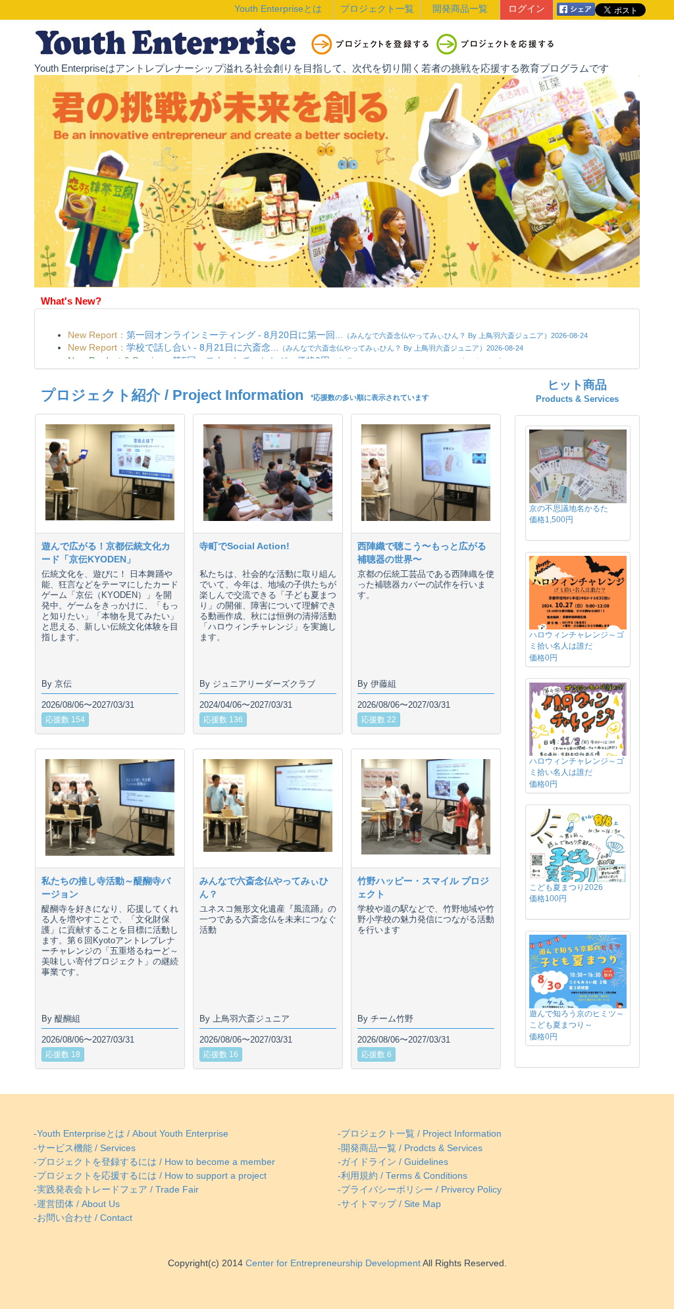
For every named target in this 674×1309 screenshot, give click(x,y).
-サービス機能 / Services (85, 1148)
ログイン (526, 9)
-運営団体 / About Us (77, 1204)
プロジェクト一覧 (377, 9)
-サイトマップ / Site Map (389, 1204)
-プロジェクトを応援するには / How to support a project (150, 1176)
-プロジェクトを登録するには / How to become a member (154, 1162)
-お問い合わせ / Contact (83, 1218)
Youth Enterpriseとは (278, 9)
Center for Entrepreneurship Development (332, 1263)
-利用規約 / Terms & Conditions (402, 1176)
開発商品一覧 (460, 9)
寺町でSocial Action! (244, 546)
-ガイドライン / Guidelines (393, 1162)
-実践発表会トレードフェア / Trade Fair (116, 1190)
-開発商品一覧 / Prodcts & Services (410, 1148)
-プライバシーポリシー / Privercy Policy (420, 1190)
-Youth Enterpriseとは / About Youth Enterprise (131, 1134)
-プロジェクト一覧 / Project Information (420, 1134)
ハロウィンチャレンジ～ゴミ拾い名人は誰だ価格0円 (576, 646)
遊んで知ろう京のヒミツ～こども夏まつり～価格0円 (576, 1025)
